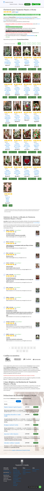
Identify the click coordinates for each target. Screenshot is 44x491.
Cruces (39, 43)
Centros (34, 43)
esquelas (14, 450)
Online (11, 69)
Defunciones (21, 4)
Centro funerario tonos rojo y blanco (36, 117)
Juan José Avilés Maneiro (11, 434)
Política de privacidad (17, 473)
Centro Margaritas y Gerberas (7, 62)
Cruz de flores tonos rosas (7, 199)
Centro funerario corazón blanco (36, 172)
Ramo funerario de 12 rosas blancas (17, 146)
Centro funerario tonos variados (17, 63)
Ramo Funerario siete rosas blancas (7, 172)
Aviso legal (15, 469)
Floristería (27, 4)
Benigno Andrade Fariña (11, 425)
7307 (17, 11)
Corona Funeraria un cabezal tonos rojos (27, 90)
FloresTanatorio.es (6, 470)
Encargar (5, 69)
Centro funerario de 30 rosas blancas (17, 90)
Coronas (24, 43)
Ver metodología (36, 222)
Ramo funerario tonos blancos (36, 63)
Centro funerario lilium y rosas (36, 146)
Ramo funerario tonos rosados (7, 146)
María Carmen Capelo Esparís (13, 407)
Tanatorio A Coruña (9, 2)
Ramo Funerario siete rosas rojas (17, 172)
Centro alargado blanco (26, 62)
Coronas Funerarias (20, 17)
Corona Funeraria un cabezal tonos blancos (7, 90)
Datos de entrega (16, 470)
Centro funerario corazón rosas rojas (27, 172)
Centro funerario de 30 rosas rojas (17, 117)
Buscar (18, 401)
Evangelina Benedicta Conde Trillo (12, 415)
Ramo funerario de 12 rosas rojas (27, 146)
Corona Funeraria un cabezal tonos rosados (36, 90)
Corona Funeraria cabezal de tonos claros (8, 118)
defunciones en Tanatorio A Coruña (23, 450)
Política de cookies (16, 472)
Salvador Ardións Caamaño (12, 443)
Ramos (29, 43)
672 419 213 (35, 14)
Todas (19, 43)
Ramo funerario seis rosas (27, 117)
